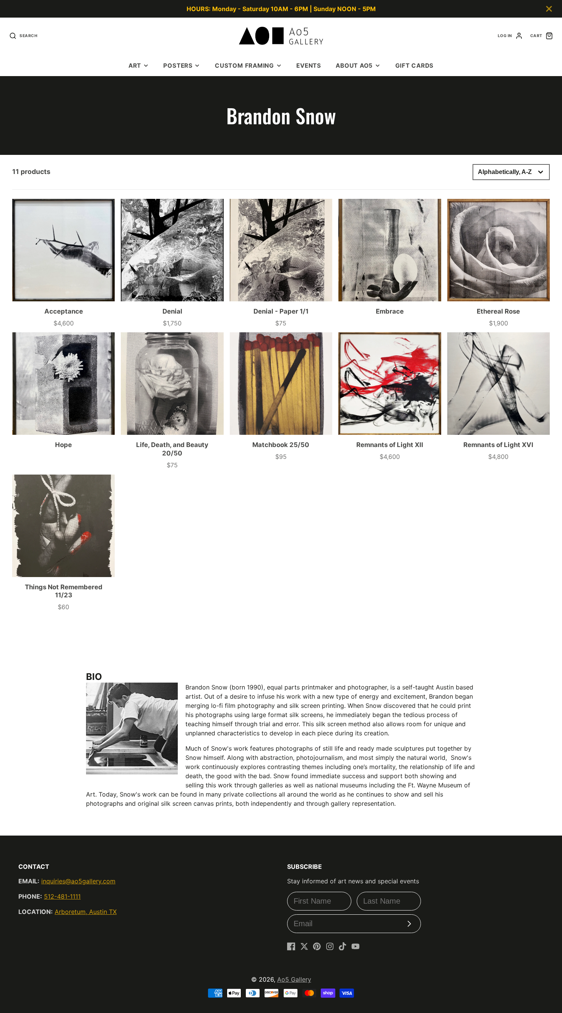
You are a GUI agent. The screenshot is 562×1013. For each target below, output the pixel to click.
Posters (177, 65)
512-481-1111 (62, 896)
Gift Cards (414, 65)
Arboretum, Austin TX (86, 911)
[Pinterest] (317, 946)
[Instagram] (330, 946)
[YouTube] (355, 946)
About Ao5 (354, 65)
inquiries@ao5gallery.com (78, 881)
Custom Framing (244, 65)
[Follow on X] (304, 946)
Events (308, 65)
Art (134, 65)
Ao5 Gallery (294, 979)
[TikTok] (342, 946)
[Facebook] (291, 946)
